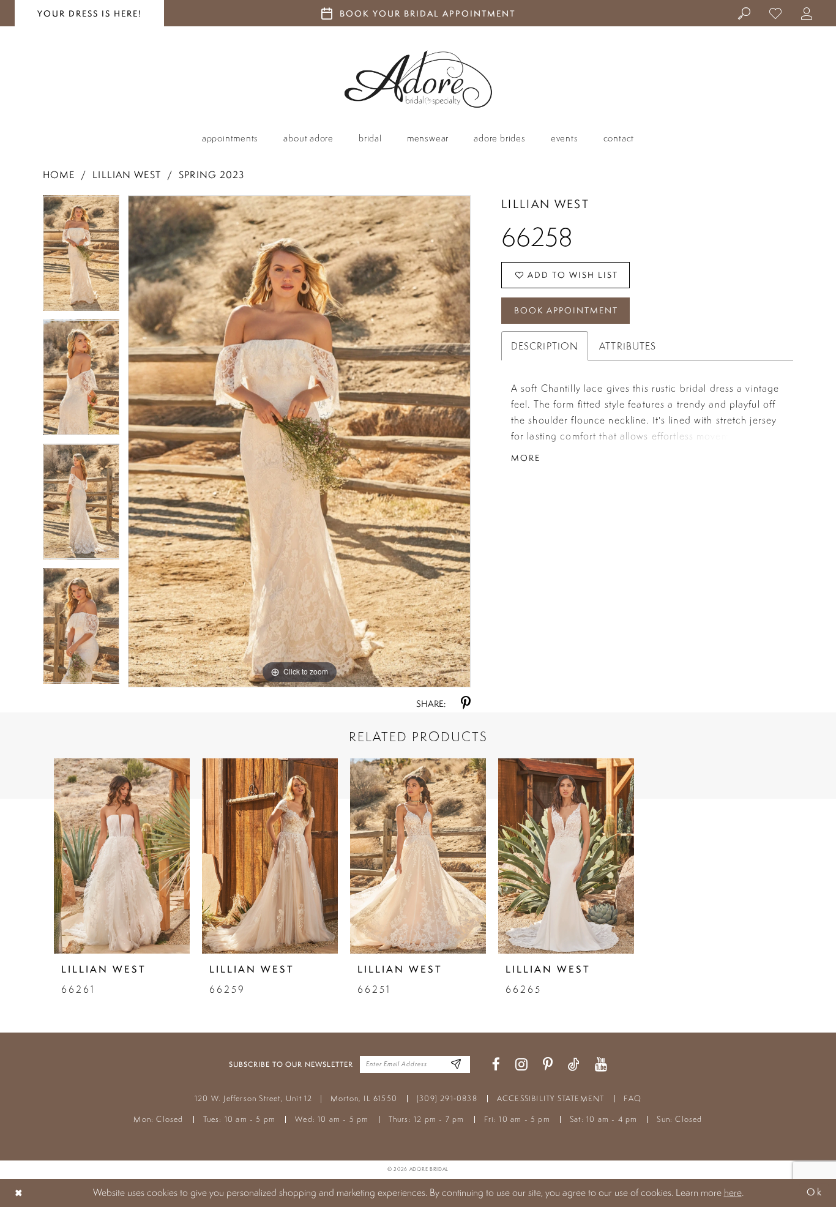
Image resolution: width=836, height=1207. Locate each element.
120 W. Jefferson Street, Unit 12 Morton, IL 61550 (296, 1098)
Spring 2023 (211, 174)
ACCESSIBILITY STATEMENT (551, 1098)
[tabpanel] (81, 257)
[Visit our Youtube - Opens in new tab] (601, 1065)
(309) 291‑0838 (447, 1098)
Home (59, 174)
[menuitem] (744, 13)
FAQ (632, 1098)
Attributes (627, 346)
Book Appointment (566, 310)
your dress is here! (89, 13)
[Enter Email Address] (456, 1065)
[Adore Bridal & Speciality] (418, 79)
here (733, 1192)
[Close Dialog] (19, 1192)
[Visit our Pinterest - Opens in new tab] (548, 1065)
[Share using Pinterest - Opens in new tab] (466, 703)
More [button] (525, 457)
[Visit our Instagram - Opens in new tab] (521, 1065)
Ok (815, 1192)
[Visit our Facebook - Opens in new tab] (496, 1065)
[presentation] (122, 856)
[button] (807, 13)
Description (544, 346)
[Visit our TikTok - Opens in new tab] (574, 1065)
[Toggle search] (744, 13)
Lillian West (126, 174)
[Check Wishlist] (775, 13)
